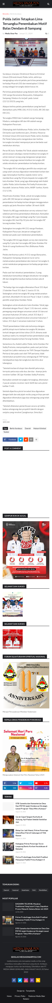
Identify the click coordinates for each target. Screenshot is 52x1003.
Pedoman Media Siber (36, 996)
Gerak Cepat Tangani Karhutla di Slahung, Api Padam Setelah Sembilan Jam (31, 819)
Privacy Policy (20, 996)
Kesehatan (25, 890)
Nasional (15, 890)
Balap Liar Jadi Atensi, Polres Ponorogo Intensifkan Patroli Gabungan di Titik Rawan (32, 833)
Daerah (28, 428)
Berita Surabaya (15, 14)
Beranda (6, 14)
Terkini (6, 432)
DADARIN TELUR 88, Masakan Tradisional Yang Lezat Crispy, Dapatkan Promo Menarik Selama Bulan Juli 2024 (31, 906)
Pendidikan (43, 890)
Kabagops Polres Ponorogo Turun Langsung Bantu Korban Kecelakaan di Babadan (31, 846)
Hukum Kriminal (39, 428)
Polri (34, 890)
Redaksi (26, 999)
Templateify (30, 991)
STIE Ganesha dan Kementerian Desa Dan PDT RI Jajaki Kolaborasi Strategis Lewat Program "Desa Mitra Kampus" (31, 806)
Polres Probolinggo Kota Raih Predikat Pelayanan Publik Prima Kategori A (32, 858)
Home (9, 996)
